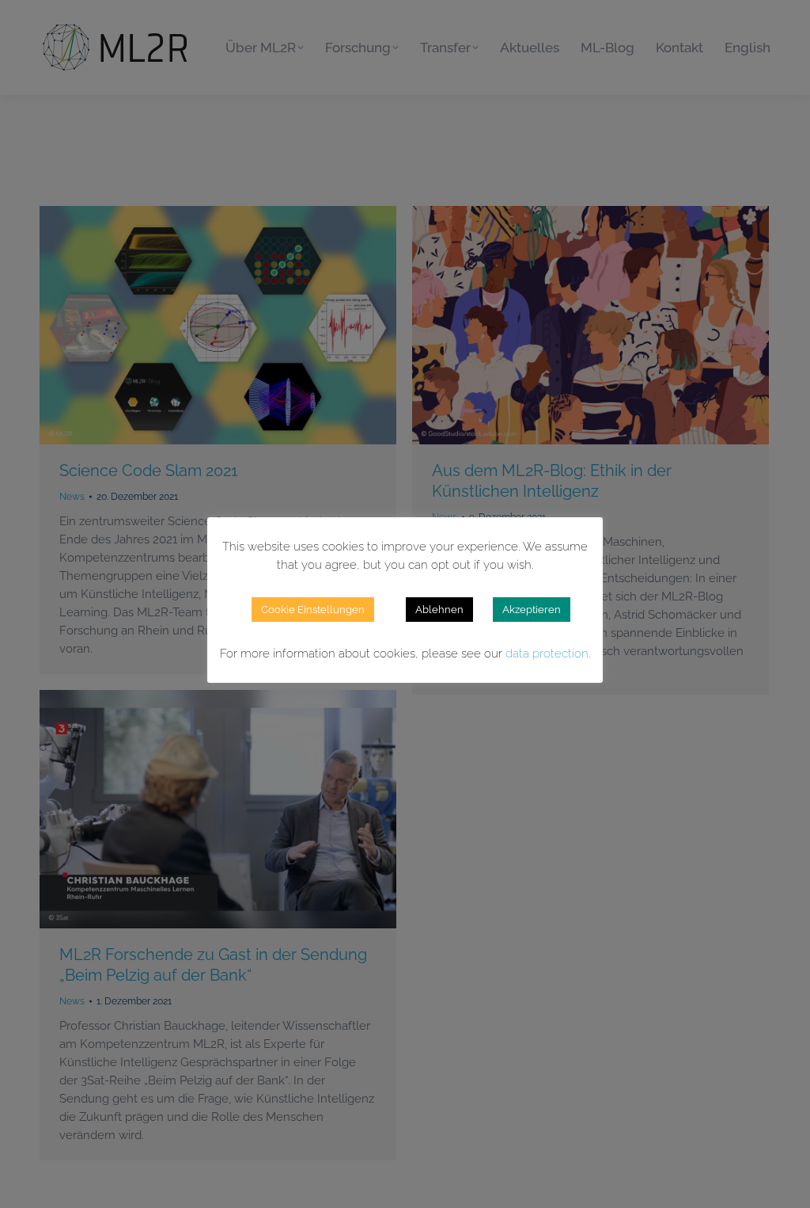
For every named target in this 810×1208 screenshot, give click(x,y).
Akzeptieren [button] (531, 609)
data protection (547, 653)
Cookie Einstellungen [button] (313, 609)
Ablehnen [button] (439, 609)
